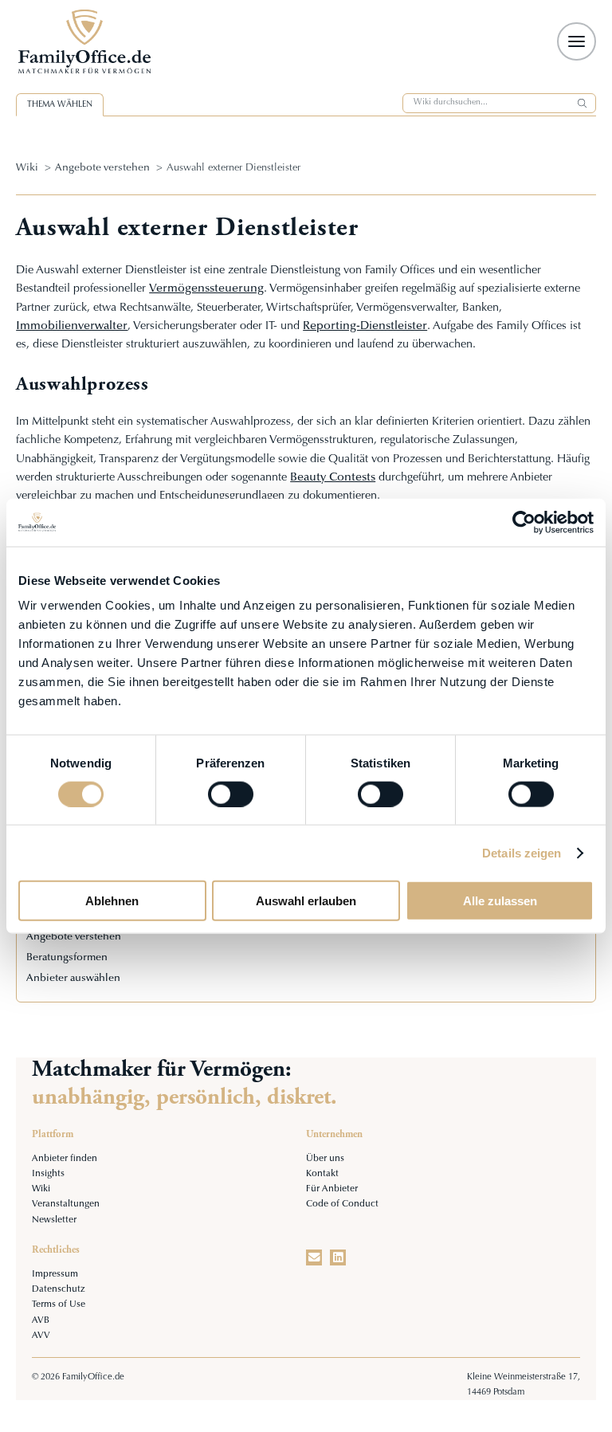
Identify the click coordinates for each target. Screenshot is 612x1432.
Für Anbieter (332, 1189)
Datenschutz (58, 1289)
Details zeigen (521, 852)
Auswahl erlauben (306, 901)
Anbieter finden (64, 1159)
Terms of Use (58, 1305)
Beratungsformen (67, 958)
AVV (41, 1336)
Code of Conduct (342, 1204)
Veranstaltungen (66, 1204)
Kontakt (322, 1174)
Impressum (55, 1274)
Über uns (325, 1159)
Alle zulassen (500, 901)
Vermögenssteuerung (206, 289)
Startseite (102, 41)
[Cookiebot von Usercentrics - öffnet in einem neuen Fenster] (524, 522)
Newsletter (54, 1220)
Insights (48, 1174)
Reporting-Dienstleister (365, 326)
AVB (40, 1320)
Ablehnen (112, 901)
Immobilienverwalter (72, 326)
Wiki (27, 168)
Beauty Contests (332, 478)
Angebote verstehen (102, 168)
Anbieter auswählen (73, 978)
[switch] (230, 793)
